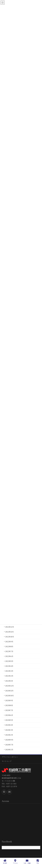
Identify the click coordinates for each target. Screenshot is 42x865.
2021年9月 (9, 700)
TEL (38, 863)
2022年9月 (9, 641)
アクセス (15, 863)
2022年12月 (9, 627)
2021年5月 (9, 720)
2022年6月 (9, 656)
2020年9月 (9, 740)
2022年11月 (9, 632)
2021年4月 (9, 725)
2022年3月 (9, 671)
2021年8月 (9, 705)
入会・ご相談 (27, 863)
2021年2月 (9, 735)
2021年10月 (9, 695)
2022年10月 (9, 636)
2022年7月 (9, 651)
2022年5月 (9, 661)
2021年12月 (9, 686)
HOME (5, 863)
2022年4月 (9, 666)
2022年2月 (9, 676)
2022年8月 (9, 646)
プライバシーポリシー (10, 757)
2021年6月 (9, 715)
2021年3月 (9, 730)
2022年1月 (9, 681)
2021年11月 (9, 690)
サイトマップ (6, 761)
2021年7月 (9, 710)
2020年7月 (9, 744)
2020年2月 (9, 749)
